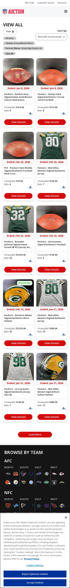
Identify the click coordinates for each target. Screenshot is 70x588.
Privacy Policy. (32, 558)
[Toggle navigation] (65, 11)
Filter (9, 31)
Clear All (9, 53)
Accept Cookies (35, 582)
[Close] (66, 517)
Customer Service (45, 2)
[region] (35, 550)
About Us (62, 2)
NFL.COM (29, 2)
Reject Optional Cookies (35, 573)
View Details (18, 122)
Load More (35, 434)
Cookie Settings (35, 565)
